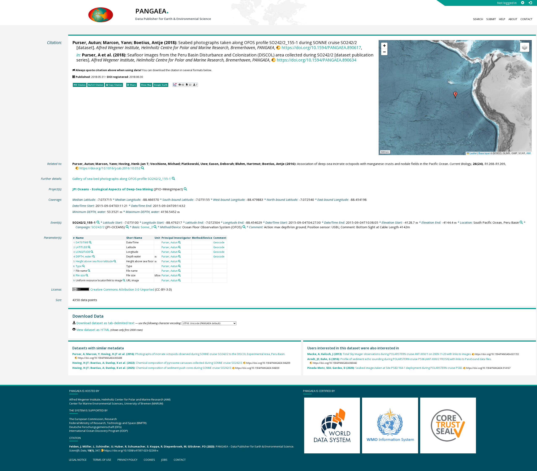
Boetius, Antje (148, 42)
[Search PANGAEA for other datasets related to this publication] (142, 168)
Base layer (484, 153)
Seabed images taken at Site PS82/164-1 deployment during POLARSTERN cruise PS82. (385, 368)
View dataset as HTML (92, 329)
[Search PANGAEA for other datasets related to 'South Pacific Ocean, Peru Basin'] (521, 222)
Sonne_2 (147, 227)
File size (80, 275)
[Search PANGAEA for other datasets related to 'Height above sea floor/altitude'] (114, 261)
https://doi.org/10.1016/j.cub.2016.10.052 (110, 168)
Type (79, 266)
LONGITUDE (83, 252)
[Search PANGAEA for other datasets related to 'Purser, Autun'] (179, 242)
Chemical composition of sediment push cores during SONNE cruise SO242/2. (152, 368)
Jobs (164, 460)
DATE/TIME (82, 242)
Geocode (218, 242)
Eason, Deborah (221, 164)
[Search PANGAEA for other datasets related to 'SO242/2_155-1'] (98, 222)
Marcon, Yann (117, 42)
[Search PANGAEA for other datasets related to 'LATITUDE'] (89, 247)
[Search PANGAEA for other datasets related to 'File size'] (87, 275)
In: (78, 55)
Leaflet (473, 153)
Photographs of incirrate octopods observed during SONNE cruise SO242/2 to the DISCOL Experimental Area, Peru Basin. (178, 354)
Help (502, 19)
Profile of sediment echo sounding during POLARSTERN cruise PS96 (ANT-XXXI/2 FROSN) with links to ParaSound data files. (399, 359)
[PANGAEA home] (100, 11)
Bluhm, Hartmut (248, 164)
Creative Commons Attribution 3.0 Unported (122, 289)
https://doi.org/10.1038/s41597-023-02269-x (131, 450)
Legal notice (78, 460)
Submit (491, 19)
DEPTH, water (84, 256)
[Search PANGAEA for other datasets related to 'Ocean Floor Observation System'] (244, 227)
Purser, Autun (86, 42)
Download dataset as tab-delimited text (105, 323)
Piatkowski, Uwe (194, 164)
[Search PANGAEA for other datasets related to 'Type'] (83, 266)
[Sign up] (522, 2)
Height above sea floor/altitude (94, 261)
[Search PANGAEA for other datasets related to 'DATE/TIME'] (90, 242)
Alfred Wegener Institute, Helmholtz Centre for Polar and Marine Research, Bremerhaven (175, 47)
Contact (526, 19)
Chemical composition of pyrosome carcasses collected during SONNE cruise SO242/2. (157, 363)
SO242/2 (97, 227)
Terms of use (102, 460)
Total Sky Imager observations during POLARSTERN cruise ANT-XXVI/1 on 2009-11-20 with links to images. (389, 354)
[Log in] (530, 2)
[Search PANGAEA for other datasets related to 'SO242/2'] (127, 227)
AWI (528, 153)
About (512, 19)
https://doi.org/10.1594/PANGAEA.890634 (316, 60)
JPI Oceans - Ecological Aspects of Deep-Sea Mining (112, 189)
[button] (455, 95)
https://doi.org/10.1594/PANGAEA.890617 (321, 47)
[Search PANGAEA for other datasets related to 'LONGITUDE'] (92, 252)
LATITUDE (81, 247)
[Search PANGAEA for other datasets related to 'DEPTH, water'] (93, 256)
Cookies (149, 460)
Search (478, 19)
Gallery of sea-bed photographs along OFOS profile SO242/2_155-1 (121, 178)
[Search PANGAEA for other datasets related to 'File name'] (89, 270)
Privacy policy (127, 460)
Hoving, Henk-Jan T (134, 164)
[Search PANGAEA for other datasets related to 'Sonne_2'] (155, 227)
